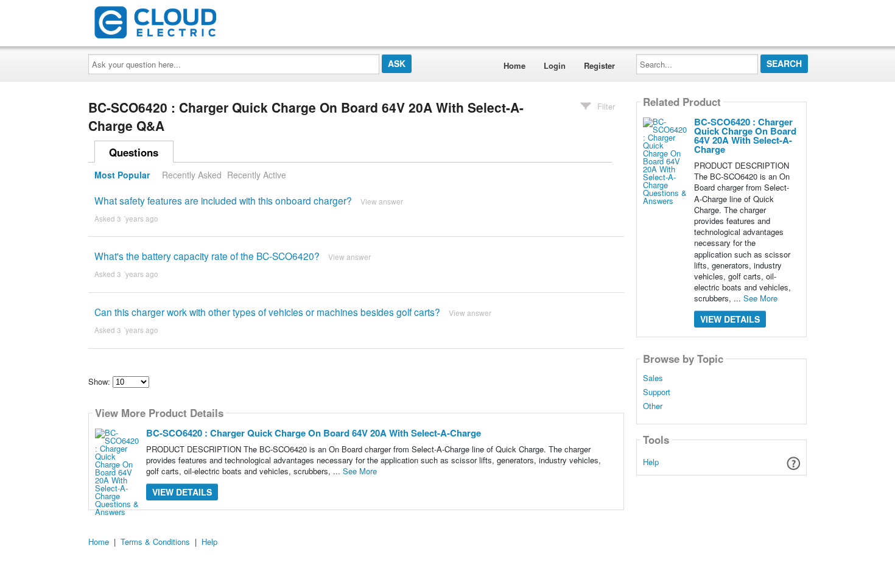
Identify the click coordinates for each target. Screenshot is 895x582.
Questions (133, 152)
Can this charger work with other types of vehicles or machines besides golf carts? (267, 311)
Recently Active (256, 175)
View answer (381, 201)
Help (651, 462)
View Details (182, 492)
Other (652, 406)
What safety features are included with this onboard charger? (223, 200)
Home (514, 65)
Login (555, 65)
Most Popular (122, 175)
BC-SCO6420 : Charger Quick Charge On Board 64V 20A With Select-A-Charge (313, 433)
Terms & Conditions (155, 541)
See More (360, 471)
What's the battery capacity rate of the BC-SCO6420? (207, 255)
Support (656, 392)
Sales (653, 378)
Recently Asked (192, 175)
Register (599, 65)
